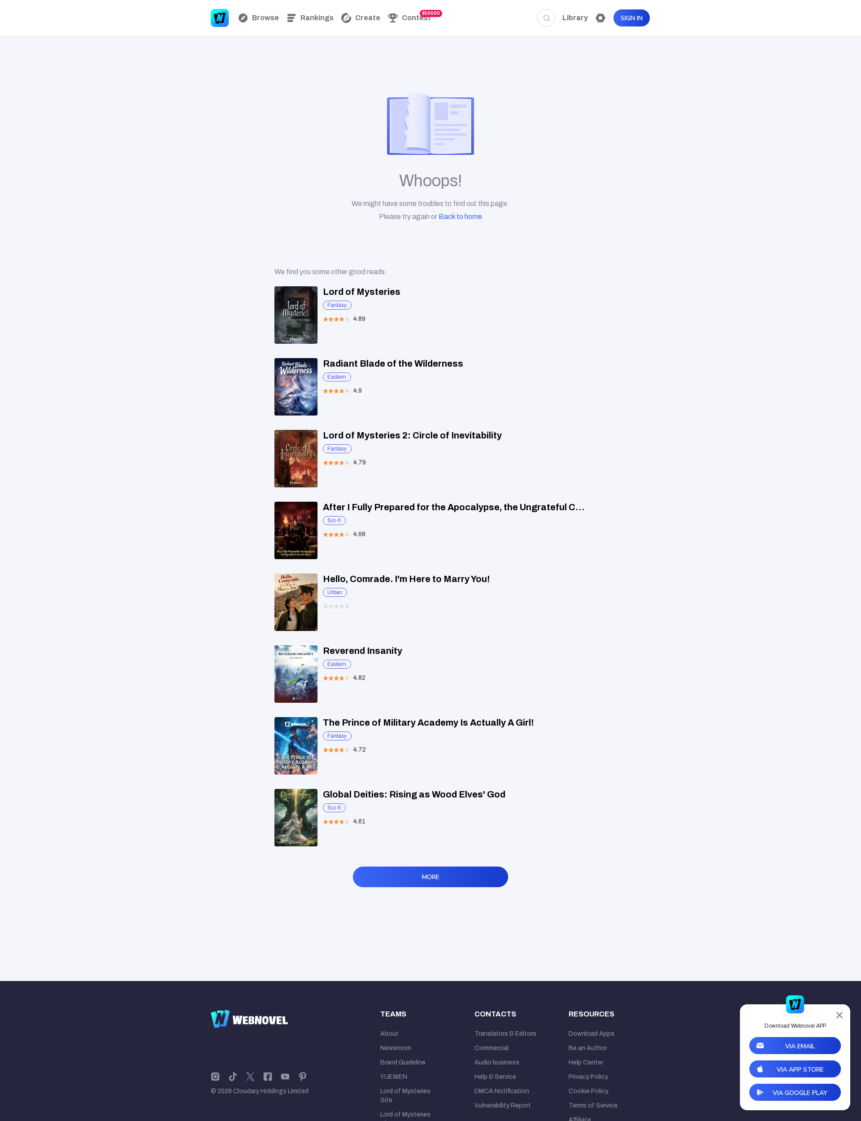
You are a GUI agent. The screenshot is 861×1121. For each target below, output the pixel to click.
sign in (632, 18)
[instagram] (215, 1076)
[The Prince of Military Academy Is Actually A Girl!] (295, 746)
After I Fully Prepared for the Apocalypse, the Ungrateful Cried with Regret (483, 507)
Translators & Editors (505, 1033)
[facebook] (267, 1076)
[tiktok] (232, 1076)
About (389, 1033)
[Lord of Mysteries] (295, 315)
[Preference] (600, 18)
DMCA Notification (501, 1091)
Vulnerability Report (502, 1105)
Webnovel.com (220, 18)
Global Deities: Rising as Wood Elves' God (414, 794)
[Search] (546, 18)
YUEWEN (393, 1076)
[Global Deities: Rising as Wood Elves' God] (295, 817)
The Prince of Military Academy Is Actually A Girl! (428, 722)
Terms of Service (593, 1105)
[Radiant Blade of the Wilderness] (295, 387)
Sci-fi (334, 520)
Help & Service (495, 1076)
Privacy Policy (588, 1076)
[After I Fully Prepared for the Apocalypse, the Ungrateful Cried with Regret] (295, 530)
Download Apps (591, 1033)
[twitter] (250, 1076)
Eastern (336, 377)
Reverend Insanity (362, 651)
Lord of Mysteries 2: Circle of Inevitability (412, 435)
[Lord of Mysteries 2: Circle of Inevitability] (295, 458)
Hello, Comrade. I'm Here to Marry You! (406, 579)
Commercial (491, 1048)
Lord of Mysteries (361, 292)
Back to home (460, 216)
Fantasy (337, 305)
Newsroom (395, 1048)
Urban (334, 592)
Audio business (496, 1062)
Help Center (586, 1062)
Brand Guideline (403, 1062)
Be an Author (588, 1048)
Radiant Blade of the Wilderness (393, 363)
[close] (839, 1015)
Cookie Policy (589, 1091)
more (430, 877)
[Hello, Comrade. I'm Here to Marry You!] (295, 602)
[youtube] (285, 1076)
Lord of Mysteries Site (405, 1095)
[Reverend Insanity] (295, 674)
